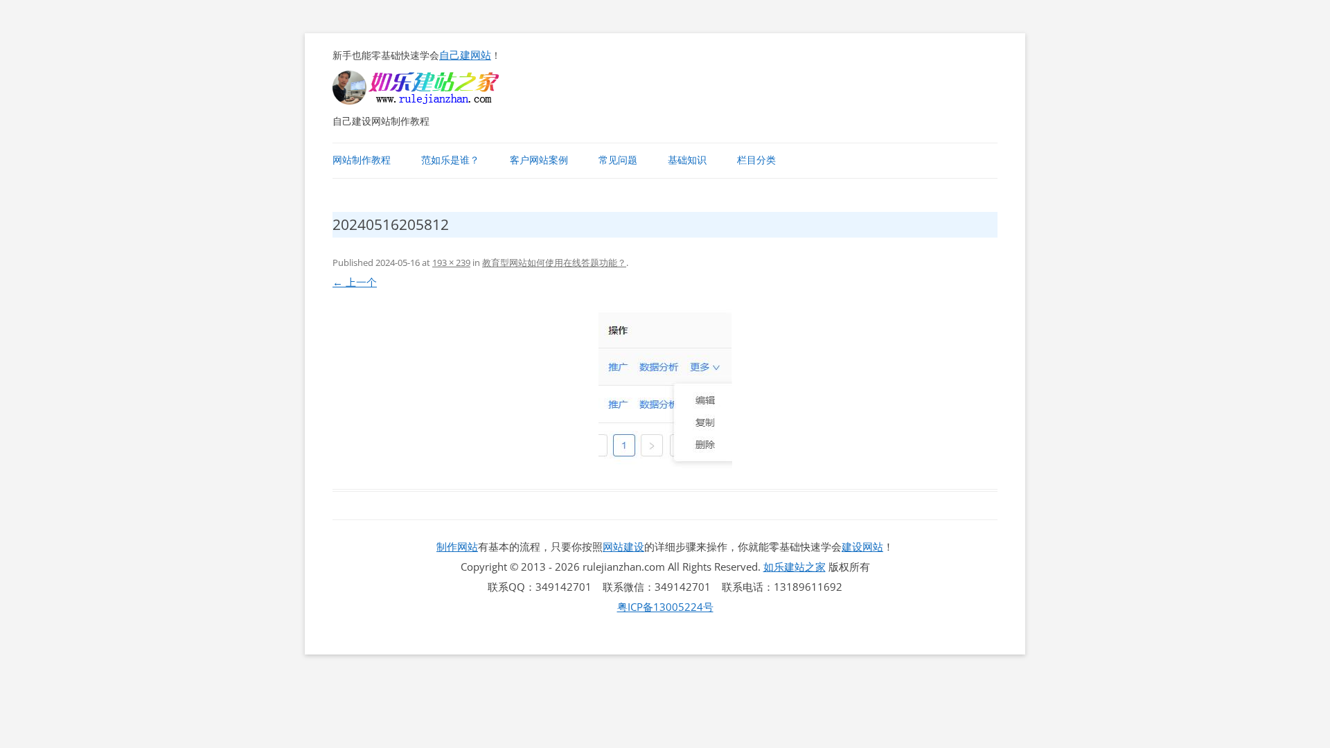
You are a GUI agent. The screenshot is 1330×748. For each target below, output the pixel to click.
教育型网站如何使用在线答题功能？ (554, 262)
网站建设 (623, 546)
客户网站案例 (539, 160)
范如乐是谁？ (450, 160)
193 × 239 (451, 262)
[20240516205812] (665, 391)
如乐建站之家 (794, 566)
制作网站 (457, 546)
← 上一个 (354, 282)
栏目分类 (756, 160)
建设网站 (862, 546)
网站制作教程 (361, 160)
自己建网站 (465, 55)
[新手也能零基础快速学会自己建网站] (433, 100)
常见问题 (617, 160)
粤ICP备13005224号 (665, 607)
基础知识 (687, 160)
